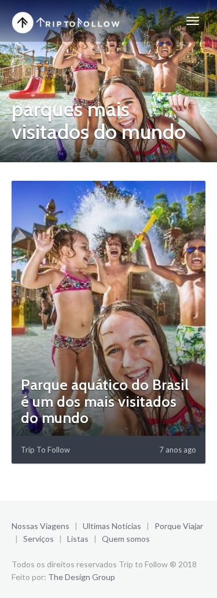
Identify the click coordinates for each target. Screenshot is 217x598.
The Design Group (81, 577)
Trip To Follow (45, 449)
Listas (78, 539)
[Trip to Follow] (67, 21)
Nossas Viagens (40, 526)
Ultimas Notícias (112, 526)
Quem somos (126, 539)
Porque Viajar (179, 526)
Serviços (38, 539)
